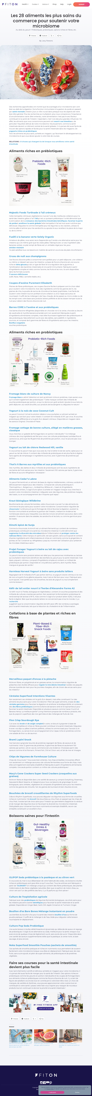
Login (69, 4)
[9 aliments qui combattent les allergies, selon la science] (45, 1036)
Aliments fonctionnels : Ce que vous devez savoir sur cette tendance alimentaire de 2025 (20, 1045)
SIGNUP (81, 4)
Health (24, 4)
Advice (45, 4)
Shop (55, 4)
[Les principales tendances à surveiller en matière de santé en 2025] (70, 1036)
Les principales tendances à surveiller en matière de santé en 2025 (69, 1045)
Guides (34, 4)
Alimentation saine (46, 9)
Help (62, 4)
